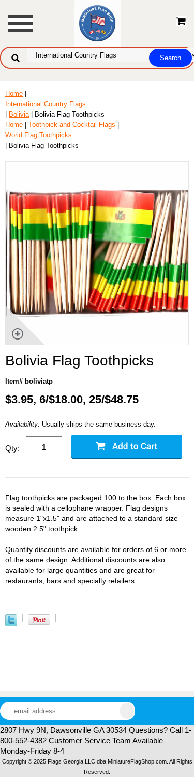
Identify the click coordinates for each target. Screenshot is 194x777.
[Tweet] (11, 624)
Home (14, 93)
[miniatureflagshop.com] (97, 22)
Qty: (12, 448)
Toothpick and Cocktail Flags (71, 125)
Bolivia (19, 114)
